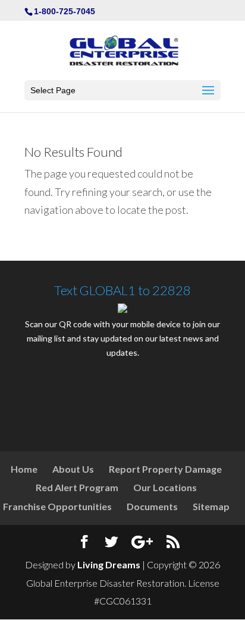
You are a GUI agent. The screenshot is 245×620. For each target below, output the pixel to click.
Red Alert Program (77, 487)
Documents (152, 506)
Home (24, 469)
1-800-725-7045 (64, 11)
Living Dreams (108, 564)
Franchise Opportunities (57, 506)
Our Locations (165, 487)
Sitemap (211, 506)
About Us (73, 469)
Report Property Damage (165, 469)
